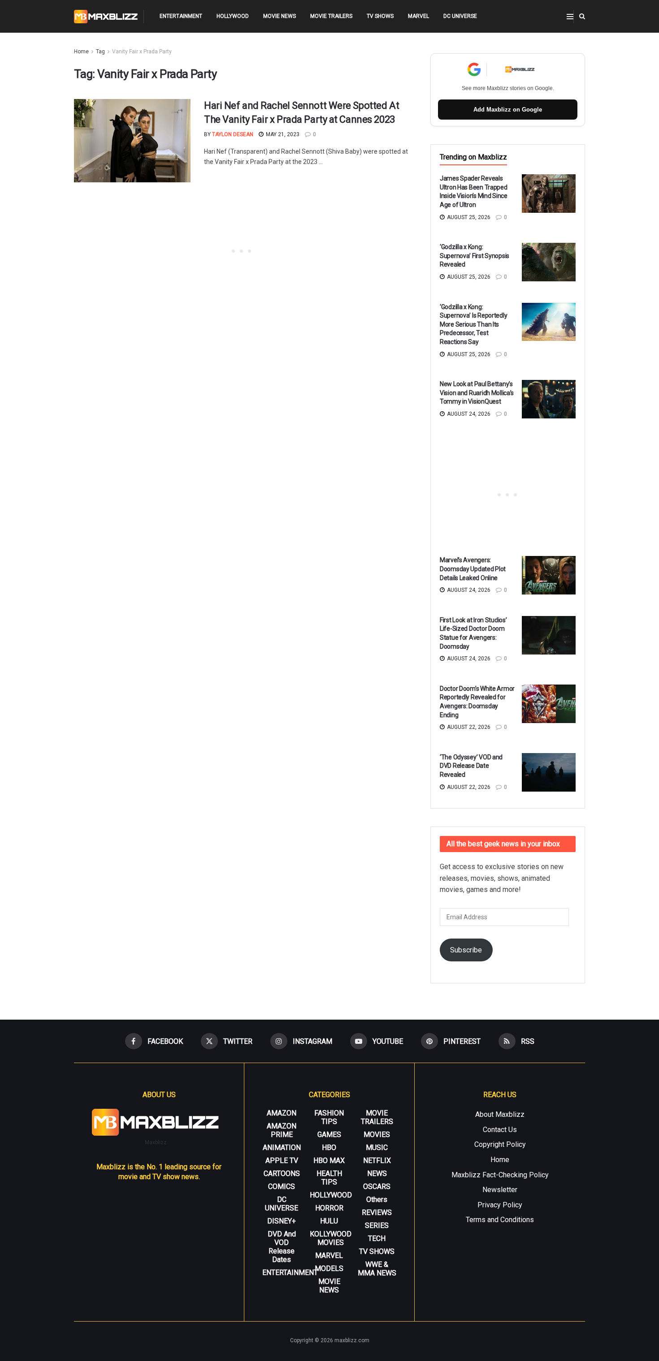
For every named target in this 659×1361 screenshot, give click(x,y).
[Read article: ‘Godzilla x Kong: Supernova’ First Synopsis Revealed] (549, 262)
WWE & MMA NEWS (377, 1268)
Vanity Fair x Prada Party (142, 51)
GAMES (329, 1134)
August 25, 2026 (468, 217)
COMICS (281, 1186)
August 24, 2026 (468, 414)
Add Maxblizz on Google (507, 109)
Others (376, 1199)
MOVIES (377, 1134)
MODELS (329, 1268)
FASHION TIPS (329, 1117)
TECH (377, 1238)
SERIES (377, 1225)
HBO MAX (329, 1160)
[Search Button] (582, 16)
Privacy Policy (499, 1205)
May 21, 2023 (281, 134)
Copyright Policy (500, 1144)
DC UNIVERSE (460, 16)
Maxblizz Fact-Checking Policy (500, 1175)
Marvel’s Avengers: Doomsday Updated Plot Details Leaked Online (473, 568)
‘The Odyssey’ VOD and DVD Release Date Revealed (471, 766)
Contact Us (500, 1129)
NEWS (377, 1173)
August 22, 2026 (468, 727)
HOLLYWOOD (233, 16)
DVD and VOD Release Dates (282, 1247)
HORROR (329, 1208)
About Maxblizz (500, 1114)
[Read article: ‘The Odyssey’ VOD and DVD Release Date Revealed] (549, 772)
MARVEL (418, 16)
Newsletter (499, 1189)
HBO (329, 1147)
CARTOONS (282, 1173)
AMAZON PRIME (281, 1130)
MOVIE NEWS (279, 16)
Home (81, 51)
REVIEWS (377, 1212)
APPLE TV (281, 1160)
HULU (329, 1221)
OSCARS (376, 1186)
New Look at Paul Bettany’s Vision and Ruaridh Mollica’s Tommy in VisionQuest (477, 392)
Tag (100, 51)
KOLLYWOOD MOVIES (330, 1238)
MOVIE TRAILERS (331, 16)
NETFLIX (377, 1160)
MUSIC (377, 1147)
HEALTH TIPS (329, 1177)
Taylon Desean (232, 134)
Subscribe (466, 950)
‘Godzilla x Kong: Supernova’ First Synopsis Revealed (474, 255)
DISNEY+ (281, 1221)
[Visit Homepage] (106, 16)
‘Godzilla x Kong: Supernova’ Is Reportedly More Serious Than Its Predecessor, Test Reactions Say (473, 324)
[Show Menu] (570, 16)
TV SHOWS (380, 16)
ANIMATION (282, 1147)
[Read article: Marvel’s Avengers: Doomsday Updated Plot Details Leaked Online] (549, 575)
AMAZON (281, 1113)
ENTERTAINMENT (181, 16)
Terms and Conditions (500, 1219)
